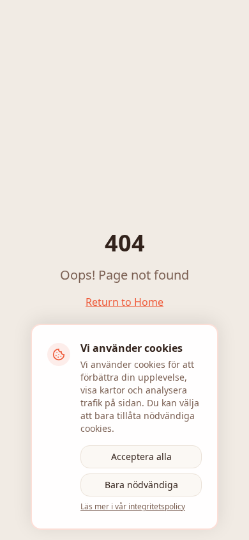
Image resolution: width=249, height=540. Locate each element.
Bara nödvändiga (141, 485)
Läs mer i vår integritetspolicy (132, 507)
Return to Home (124, 302)
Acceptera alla (141, 456)
